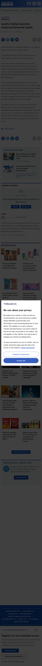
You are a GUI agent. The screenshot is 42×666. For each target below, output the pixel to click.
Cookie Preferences (21, 354)
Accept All (21, 361)
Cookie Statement (28, 347)
